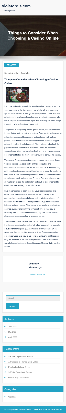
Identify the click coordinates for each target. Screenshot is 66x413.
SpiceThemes (56, 409)
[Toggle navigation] (60, 7)
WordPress (26, 409)
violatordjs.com (16, 5)
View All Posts (35, 274)
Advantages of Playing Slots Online (23, 361)
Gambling (25, 73)
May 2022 (12, 331)
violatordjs (13, 73)
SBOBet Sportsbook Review (20, 372)
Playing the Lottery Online (19, 367)
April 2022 (12, 337)
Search (12, 306)
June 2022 (12, 326)
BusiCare (43, 409)
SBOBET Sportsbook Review (20, 356)
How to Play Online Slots (18, 377)
